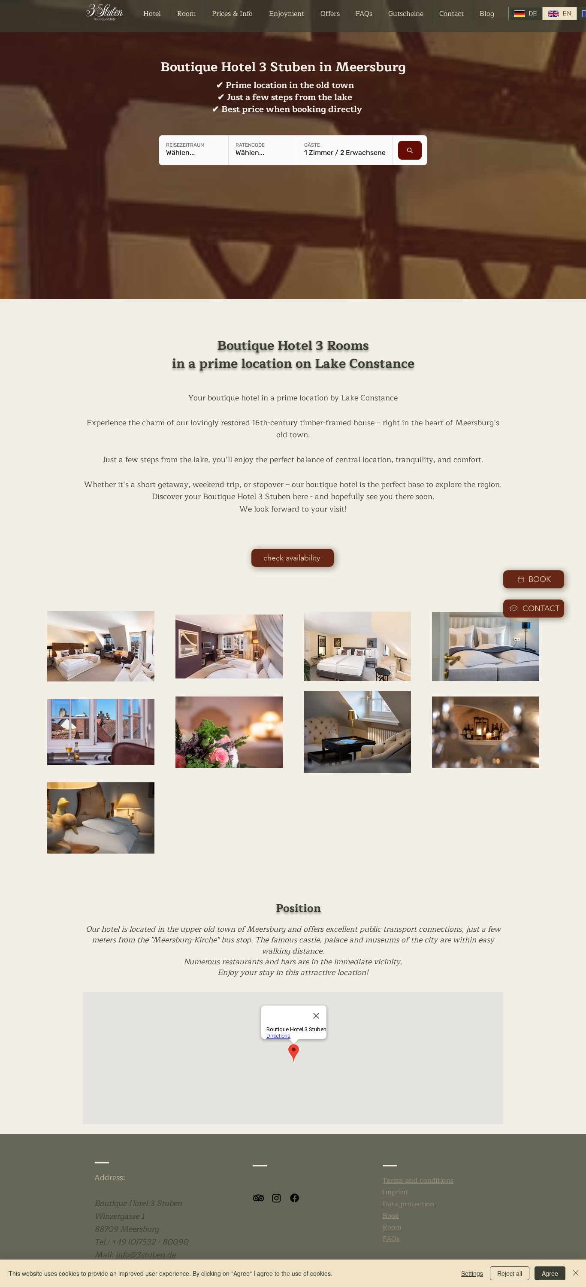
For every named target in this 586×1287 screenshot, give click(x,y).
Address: (109, 1177)
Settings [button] (472, 1273)
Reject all (509, 1273)
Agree (550, 1273)
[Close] (576, 1273)
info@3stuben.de (145, 1254)
